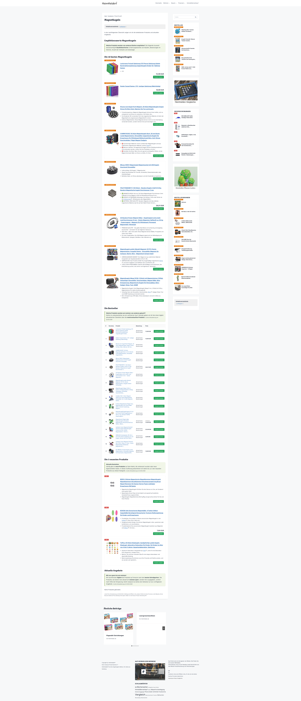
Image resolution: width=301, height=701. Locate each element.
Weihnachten (160, 695)
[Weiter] (163, 628)
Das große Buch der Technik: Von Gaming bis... (188, 58)
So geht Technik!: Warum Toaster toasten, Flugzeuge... (188, 39)
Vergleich (140, 694)
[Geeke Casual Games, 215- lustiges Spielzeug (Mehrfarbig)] (112, 91)
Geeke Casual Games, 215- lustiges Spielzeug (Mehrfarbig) (140, 86)
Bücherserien (142, 687)
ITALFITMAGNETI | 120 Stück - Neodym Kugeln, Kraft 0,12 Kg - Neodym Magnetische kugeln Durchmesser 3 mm (141, 189)
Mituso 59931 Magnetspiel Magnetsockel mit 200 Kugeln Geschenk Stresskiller (139, 166)
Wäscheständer (144, 697)
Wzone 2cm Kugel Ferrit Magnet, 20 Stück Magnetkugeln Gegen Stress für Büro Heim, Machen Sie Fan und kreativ (142, 108)
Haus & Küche (156, 687)
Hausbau (184, 664)
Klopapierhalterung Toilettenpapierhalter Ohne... (187, 249)
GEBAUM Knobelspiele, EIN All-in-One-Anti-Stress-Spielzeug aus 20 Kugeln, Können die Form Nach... (124, 436)
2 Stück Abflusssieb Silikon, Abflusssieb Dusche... (186, 221)
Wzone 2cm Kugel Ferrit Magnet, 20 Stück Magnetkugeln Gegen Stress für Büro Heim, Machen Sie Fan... (125, 345)
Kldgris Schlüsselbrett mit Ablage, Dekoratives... (188, 258)
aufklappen (122, 26)
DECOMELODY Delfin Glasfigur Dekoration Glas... (187, 116)
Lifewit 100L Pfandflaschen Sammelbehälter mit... (188, 230)
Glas (144, 550)
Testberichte (162, 692)
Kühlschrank (127, 199)
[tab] (131, 645)
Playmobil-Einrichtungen (115, 635)
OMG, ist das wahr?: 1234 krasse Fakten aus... (188, 67)
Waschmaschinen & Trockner (151, 695)
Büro (149, 292)
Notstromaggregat (139, 691)
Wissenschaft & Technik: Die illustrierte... (188, 49)
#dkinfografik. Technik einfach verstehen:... (187, 30)
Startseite (158, 3)
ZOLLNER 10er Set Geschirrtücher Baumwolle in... (188, 240)
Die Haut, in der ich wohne (188, 211)
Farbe (147, 145)
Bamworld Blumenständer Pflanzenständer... (188, 277)
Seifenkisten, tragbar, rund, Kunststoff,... (188, 135)
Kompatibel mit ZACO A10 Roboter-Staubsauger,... (188, 154)
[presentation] (118, 622)
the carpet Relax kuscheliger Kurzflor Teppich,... (187, 286)
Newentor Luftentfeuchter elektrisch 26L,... (188, 126)
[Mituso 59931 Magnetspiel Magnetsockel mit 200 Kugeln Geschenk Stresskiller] (112, 170)
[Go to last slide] (106, 628)
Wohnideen (177, 662)
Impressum (171, 678)
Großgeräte (150, 687)
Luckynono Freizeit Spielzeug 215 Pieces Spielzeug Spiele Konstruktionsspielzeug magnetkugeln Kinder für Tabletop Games (140, 66)
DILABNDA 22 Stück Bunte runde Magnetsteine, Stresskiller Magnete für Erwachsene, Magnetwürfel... (125, 451)
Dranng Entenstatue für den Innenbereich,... (187, 144)
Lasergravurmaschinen (147, 616)
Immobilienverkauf (192, 3)
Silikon (126, 528)
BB (136, 687)
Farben (124, 520)
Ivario (149, 689)
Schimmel (156, 692)
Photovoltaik (148, 692)
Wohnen (183, 202)
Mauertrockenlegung (158, 689)
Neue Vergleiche (178, 678)
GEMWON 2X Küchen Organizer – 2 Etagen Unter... (187, 268)
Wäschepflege (138, 697)
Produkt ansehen (158, 77)
